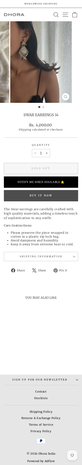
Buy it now (41, 195)
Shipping (25, 129)
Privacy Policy (41, 431)
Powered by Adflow (41, 461)
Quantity (41, 145)
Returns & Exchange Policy (40, 418)
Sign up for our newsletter (39, 379)
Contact (41, 391)
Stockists (41, 398)
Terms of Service (41, 424)
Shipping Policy (41, 411)
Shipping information (41, 256)
